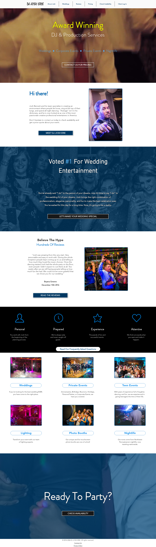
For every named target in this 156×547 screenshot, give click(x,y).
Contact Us (78, 543)
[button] (130, 433)
